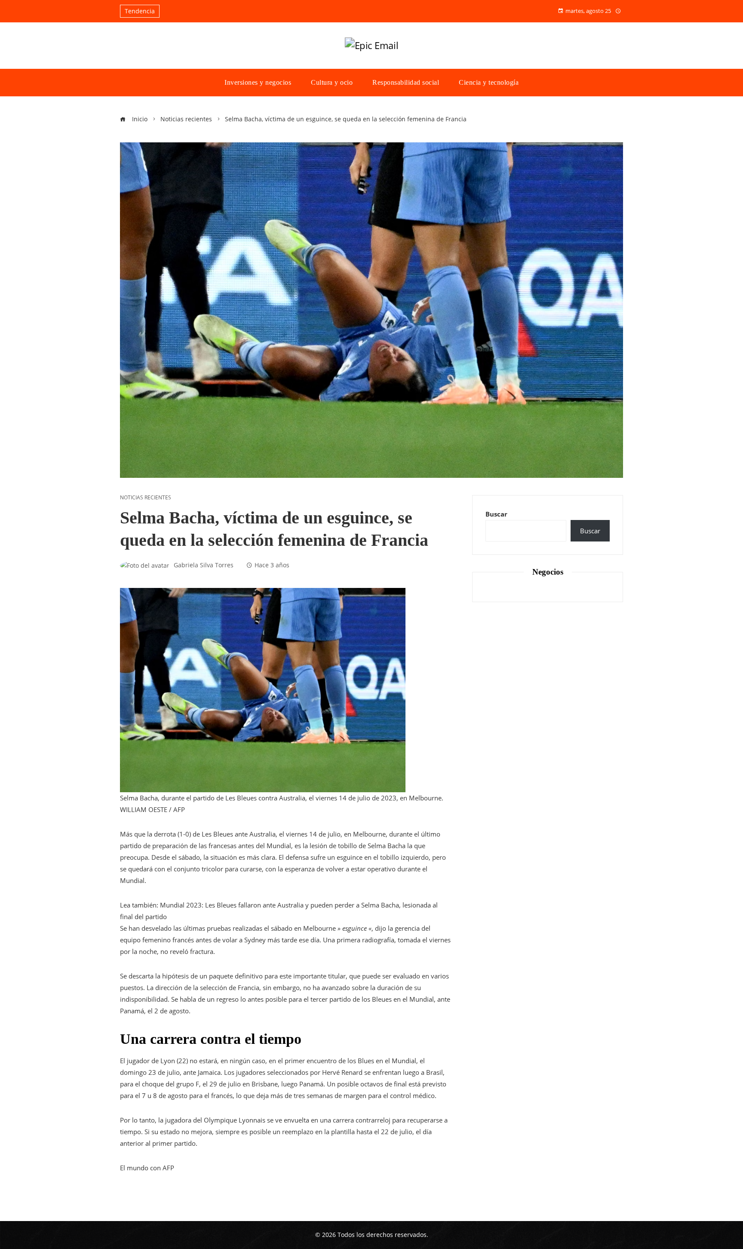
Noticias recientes (145, 497)
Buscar (496, 514)
